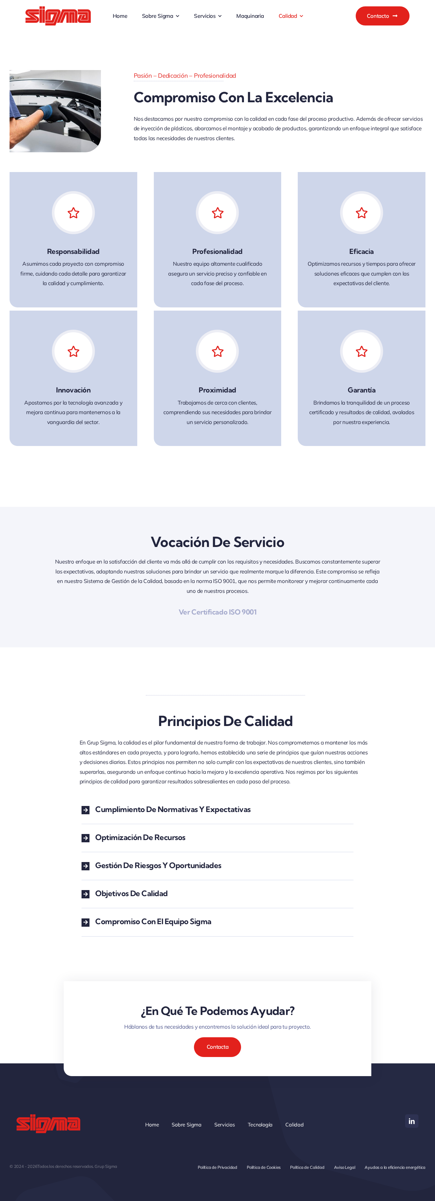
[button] (217, 809)
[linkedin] (411, 1121)
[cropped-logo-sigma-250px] (58, 9)
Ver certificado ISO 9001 (217, 612)
